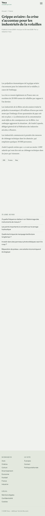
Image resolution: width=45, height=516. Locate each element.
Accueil (4, 11)
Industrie (5, 484)
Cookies (5, 502)
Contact (27, 464)
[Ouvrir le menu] (41, 3)
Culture (4, 468)
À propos (27, 461)
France (10, 11)
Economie (5, 474)
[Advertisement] (22, 56)
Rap (16, 160)
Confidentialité (7, 498)
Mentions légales (8, 495)
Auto (3, 461)
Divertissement (7, 471)
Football (5, 478)
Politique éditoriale (31, 468)
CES (4, 160)
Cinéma (4, 464)
